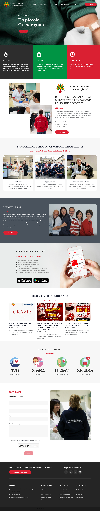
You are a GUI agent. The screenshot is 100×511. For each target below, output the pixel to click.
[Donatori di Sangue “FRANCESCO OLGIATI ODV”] (13, 4)
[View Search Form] (82, 4)
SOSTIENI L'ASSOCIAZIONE (20, 472)
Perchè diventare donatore (66, 492)
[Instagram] (75, 472)
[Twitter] (71, 472)
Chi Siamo (43, 489)
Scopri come (23, 31)
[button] (72, 220)
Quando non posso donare (66, 497)
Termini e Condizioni (24, 440)
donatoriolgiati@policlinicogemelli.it (20, 497)
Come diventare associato (65, 499)
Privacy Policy (80, 494)
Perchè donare (63, 489)
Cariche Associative (46, 497)
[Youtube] (80, 472)
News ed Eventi (65, 4)
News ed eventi (80, 489)
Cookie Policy (79, 497)
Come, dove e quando (64, 494)
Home (34, 4)
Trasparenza (44, 499)
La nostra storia (45, 492)
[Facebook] (66, 472)
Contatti (74, 4)
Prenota (91, 4)
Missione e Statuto (46, 494)
